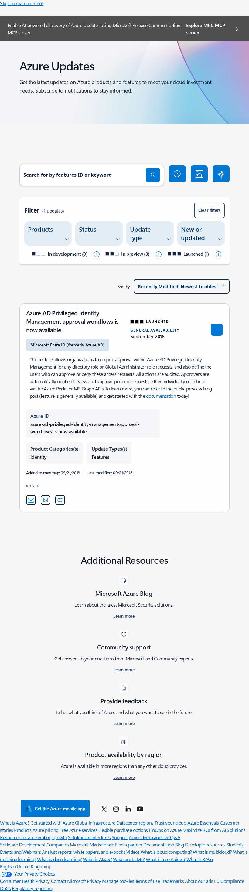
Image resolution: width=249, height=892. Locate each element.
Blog (179, 844)
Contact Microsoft (68, 881)
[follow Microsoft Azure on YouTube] (140, 808)
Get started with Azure (52, 822)
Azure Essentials (203, 822)
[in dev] (96, 254)
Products (22, 830)
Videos (133, 852)
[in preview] (158, 254)
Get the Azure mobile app (60, 808)
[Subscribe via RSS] (199, 173)
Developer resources (205, 844)
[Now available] (218, 254)
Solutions (236, 830)
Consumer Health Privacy (25, 881)
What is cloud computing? (166, 852)
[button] (177, 173)
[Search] (153, 175)
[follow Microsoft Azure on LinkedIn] (128, 808)
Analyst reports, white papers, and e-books (83, 852)
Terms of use (147, 881)
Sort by (124, 286)
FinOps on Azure (165, 830)
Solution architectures (89, 837)
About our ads (199, 881)
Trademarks (172, 881)
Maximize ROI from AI (204, 830)
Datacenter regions (134, 822)
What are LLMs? (129, 859)
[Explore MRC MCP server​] (221, 173)
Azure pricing (45, 830)
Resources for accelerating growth (33, 837)
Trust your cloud (170, 822)
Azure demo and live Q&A (154, 837)
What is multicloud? (212, 852)
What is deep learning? (59, 859)
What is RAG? (199, 859)
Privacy (94, 881)
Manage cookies (118, 881)
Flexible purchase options (123, 830)
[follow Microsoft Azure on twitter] (104, 808)
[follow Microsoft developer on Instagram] (116, 808)
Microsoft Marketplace (92, 844)
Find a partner (128, 844)
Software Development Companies (34, 844)
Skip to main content (21, 3)
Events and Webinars (20, 852)
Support (120, 837)
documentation (161, 396)
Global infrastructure (95, 822)
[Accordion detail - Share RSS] (45, 500)
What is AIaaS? (97, 859)
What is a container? (165, 859)
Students (235, 844)
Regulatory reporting (32, 888)
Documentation (158, 844)
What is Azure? (14, 822)
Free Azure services (78, 830)
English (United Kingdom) (25, 866)
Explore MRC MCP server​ (205, 29)
